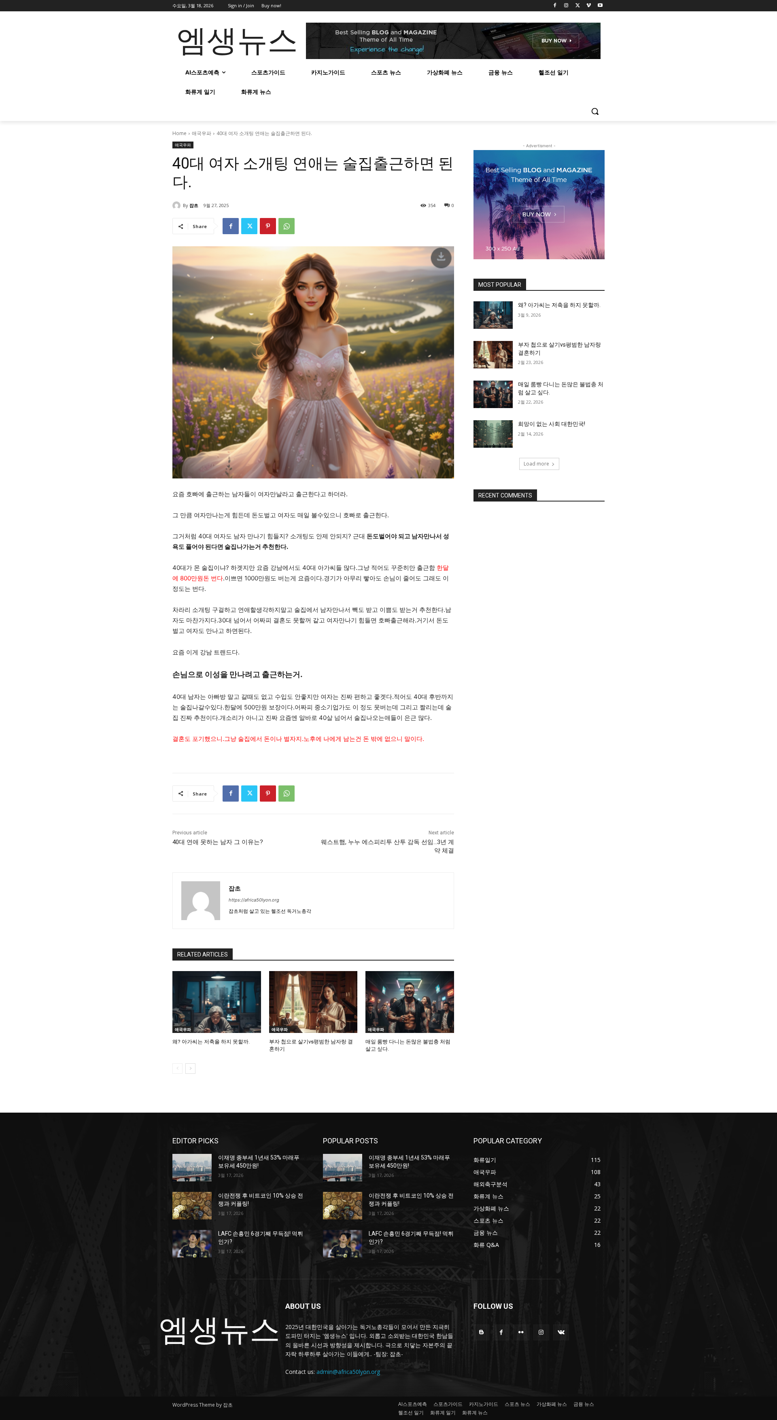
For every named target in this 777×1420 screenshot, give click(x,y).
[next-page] (190, 1068)
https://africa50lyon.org (254, 900)
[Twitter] (577, 6)
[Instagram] (566, 6)
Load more (536, 463)
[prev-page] (177, 1068)
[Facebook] (555, 6)
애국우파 (201, 133)
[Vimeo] (588, 6)
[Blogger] (481, 1332)
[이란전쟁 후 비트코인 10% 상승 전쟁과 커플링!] (192, 1205)
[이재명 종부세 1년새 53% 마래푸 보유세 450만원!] (192, 1167)
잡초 (193, 205)
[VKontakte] (561, 1332)
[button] (595, 111)
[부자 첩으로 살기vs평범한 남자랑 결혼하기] (313, 1002)
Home (179, 133)
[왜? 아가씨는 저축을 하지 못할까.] (216, 1002)
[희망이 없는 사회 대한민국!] (493, 434)
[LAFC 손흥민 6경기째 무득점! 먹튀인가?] (192, 1243)
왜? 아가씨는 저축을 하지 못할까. (211, 1042)
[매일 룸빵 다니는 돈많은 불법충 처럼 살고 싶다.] (409, 1002)
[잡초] (177, 205)
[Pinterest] (268, 226)
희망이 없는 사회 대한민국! (551, 424)
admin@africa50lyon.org (348, 1372)
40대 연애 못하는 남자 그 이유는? (217, 842)
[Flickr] (521, 1332)
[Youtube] (600, 6)
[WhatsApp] (286, 226)
